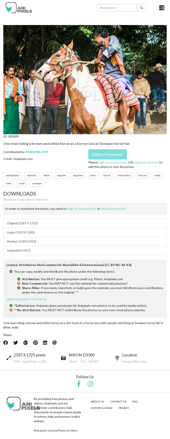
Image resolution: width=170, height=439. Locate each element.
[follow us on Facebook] (79, 384)
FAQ (134, 401)
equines (78, 175)
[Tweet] (15, 342)
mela (157, 175)
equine (61, 175)
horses (142, 175)
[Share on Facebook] (5, 342)
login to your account (113, 162)
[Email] (54, 342)
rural (22, 183)
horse (106, 175)
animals (31, 175)
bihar (47, 175)
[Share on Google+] (25, 342)
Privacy (124, 408)
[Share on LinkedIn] (45, 342)
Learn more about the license (26, 299)
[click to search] (141, 8)
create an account (145, 162)
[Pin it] (35, 342)
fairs (93, 175)
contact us (118, 401)
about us (97, 401)
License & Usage (102, 408)
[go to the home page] (19, 7)
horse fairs (124, 175)
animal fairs (12, 175)
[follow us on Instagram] (90, 384)
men (8, 183)
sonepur (37, 183)
